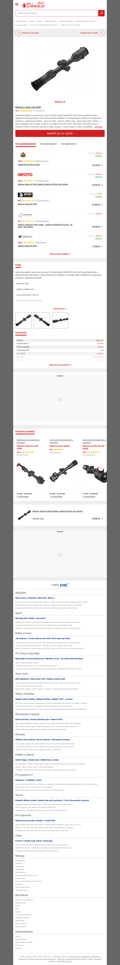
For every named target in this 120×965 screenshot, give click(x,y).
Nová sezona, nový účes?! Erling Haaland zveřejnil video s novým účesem (41, 845)
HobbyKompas (20, 878)
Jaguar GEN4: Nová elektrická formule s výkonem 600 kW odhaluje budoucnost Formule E (48, 825)
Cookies (90, 959)
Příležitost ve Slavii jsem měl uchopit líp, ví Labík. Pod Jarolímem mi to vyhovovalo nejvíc (47, 628)
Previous (19, 468)
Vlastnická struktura (64, 961)
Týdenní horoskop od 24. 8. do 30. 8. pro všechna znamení (36, 666)
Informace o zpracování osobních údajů (71, 959)
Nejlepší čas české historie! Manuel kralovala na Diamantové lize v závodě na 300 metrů (47, 622)
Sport (32, 21)
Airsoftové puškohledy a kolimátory (44, 25)
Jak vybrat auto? (21, 890)
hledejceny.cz (20, 861)
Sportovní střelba (66, 21)
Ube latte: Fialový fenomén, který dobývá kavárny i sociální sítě (38, 750)
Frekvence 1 (19, 945)
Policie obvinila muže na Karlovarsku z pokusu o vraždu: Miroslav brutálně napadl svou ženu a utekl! (51, 602)
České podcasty (21, 939)
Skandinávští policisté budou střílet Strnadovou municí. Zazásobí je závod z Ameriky (46, 727)
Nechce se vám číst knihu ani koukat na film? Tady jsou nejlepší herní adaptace (44, 828)
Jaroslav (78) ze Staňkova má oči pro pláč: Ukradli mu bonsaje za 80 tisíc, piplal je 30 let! (47, 643)
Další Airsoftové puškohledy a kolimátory (28, 441)
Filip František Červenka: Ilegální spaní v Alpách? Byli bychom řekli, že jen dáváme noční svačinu (50, 764)
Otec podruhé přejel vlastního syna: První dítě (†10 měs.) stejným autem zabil (43, 646)
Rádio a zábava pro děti (23, 942)
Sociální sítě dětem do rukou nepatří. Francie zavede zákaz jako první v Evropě (43, 706)
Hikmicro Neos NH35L (60, 446)
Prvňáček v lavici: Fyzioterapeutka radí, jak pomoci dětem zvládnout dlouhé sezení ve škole (48, 669)
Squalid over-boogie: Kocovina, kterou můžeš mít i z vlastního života (39, 790)
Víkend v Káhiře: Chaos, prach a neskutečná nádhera (34, 767)
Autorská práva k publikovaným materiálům (84, 957)
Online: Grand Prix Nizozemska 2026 (28, 686)
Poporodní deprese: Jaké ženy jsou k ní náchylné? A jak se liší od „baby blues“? (43, 804)
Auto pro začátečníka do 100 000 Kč (28, 881)
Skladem (98, 156)
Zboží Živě (19, 863)
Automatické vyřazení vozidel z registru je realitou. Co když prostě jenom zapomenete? (46, 689)
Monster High (20, 903)
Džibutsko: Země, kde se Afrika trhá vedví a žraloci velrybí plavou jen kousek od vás (45, 770)
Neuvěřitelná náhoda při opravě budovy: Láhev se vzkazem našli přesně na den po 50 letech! (48, 605)
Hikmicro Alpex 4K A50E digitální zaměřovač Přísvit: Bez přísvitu (43, 184)
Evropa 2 (18, 948)
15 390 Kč (96, 185)
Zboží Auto (19, 884)
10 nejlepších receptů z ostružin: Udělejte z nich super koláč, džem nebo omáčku (44, 747)
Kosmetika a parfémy (23, 915)
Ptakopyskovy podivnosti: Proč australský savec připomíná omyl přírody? (41, 831)
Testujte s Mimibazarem (24, 900)
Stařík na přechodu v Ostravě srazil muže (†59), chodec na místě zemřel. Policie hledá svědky (49, 648)
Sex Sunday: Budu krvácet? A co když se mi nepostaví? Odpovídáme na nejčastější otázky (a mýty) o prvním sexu (56, 784)
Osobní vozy (19, 867)
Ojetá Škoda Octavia (22, 887)
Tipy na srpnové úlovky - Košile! (26, 663)
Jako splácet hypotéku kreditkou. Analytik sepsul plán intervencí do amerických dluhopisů (48, 723)
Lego (17, 909)
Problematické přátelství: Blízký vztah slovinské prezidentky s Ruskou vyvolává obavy (46, 608)
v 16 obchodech (89, 496)
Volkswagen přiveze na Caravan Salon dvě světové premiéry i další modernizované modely (47, 683)
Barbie (17, 906)
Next (101, 468)
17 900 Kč (96, 246)
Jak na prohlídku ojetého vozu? (26, 875)
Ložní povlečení (20, 924)
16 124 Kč (96, 165)
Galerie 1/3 (60, 102)
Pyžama (18, 912)
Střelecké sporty (51, 21)
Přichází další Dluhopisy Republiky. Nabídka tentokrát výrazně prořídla (40, 729)
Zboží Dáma (19, 869)
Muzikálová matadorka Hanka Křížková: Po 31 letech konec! (37, 851)
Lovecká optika (21, 25)
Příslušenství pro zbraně (85, 21)
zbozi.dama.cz (21, 21)
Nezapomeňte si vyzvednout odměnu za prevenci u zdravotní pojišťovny (41, 810)
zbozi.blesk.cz (20, 872)
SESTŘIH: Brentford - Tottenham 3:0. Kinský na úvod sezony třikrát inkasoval (43, 848)
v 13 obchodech (56, 496)
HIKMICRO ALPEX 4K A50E (29, 165)
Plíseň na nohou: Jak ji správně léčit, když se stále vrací (35, 807)
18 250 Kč (96, 227)
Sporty (39, 21)
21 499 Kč (96, 204)
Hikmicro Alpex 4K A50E (28, 107)
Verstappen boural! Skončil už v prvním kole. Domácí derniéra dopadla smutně (43, 625)
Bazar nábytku (20, 927)
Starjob (18, 936)
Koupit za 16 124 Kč (60, 133)
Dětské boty (19, 921)
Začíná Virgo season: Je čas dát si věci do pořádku (33, 787)
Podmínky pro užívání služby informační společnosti (37, 959)
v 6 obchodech (23, 496)
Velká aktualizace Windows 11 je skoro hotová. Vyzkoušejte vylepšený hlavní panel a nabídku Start (51, 709)
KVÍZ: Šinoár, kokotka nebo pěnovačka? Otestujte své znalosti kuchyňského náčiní (45, 744)
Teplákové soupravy (22, 918)
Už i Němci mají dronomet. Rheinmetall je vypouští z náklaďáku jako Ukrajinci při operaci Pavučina (51, 703)
